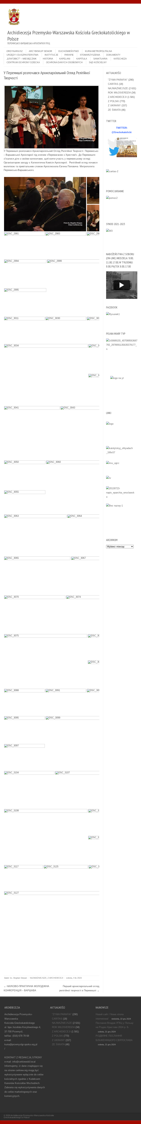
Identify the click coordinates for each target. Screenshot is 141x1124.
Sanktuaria (100, 58)
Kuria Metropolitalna (98, 51)
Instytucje (51, 55)
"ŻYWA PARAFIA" (118, 79)
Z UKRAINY (114, 105)
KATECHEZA (120, 58)
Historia (48, 58)
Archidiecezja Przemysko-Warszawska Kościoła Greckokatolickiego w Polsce (29, 1116)
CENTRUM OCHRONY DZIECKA (23, 62)
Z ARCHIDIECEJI (55, 978)
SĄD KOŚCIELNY (98, 62)
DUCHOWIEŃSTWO (68, 51)
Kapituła (81, 58)
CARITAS (113, 84)
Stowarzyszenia (90, 55)
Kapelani (64, 58)
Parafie (69, 55)
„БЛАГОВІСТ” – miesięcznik (22, 58)
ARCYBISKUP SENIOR (40, 51)
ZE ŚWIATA (114, 109)
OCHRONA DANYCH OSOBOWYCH (64, 62)
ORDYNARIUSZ (14, 51)
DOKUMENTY (113, 55)
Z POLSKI (113, 101)
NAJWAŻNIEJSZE (38, 978)
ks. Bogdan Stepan (18, 978)
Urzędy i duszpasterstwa (22, 55)
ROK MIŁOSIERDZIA (119, 92)
